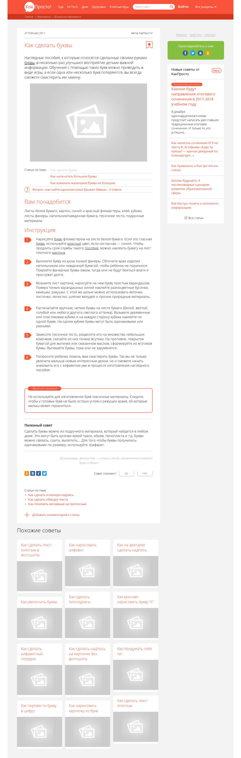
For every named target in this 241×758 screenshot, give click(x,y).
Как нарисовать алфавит (83, 547)
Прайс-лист (195, 34)
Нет (145, 473)
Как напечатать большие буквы (73, 176)
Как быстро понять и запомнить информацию (194, 205)
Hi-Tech (72, 7)
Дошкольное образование (67, 16)
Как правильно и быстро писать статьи (194, 168)
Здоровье (99, 7)
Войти (183, 6)
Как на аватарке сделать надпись (132, 547)
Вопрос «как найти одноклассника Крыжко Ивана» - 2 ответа (77, 189)
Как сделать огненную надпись (51, 495)
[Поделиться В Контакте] (32, 473)
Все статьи (196, 218)
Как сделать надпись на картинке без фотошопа (87, 653)
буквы (29, 62)
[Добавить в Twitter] (44, 473)
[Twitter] (192, 53)
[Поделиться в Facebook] (38, 473)
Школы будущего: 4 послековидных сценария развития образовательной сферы (191, 186)
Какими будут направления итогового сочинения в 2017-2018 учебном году (193, 96)
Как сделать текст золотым (132, 703)
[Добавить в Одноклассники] (26, 473)
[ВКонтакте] (200, 53)
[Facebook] (185, 53)
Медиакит (181, 34)
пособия (91, 248)
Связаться (210, 34)
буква (40, 243)
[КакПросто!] (37, 7)
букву (58, 239)
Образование (44, 16)
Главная (29, 16)
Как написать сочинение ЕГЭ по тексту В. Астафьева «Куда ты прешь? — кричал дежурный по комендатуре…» (194, 149)
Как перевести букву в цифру (38, 708)
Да (126, 473)
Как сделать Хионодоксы (80, 599)
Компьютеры (119, 7)
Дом (85, 7)
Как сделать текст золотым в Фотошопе (36, 550)
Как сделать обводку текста (48, 499)
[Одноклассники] (207, 53)
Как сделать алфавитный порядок (32, 653)
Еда (60, 7)
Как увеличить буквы (39, 601)
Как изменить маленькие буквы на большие (82, 183)
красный (74, 243)
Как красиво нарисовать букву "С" (135, 599)
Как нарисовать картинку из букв (83, 708)
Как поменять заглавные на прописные (57, 504)
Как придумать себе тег (134, 651)
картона (58, 252)
